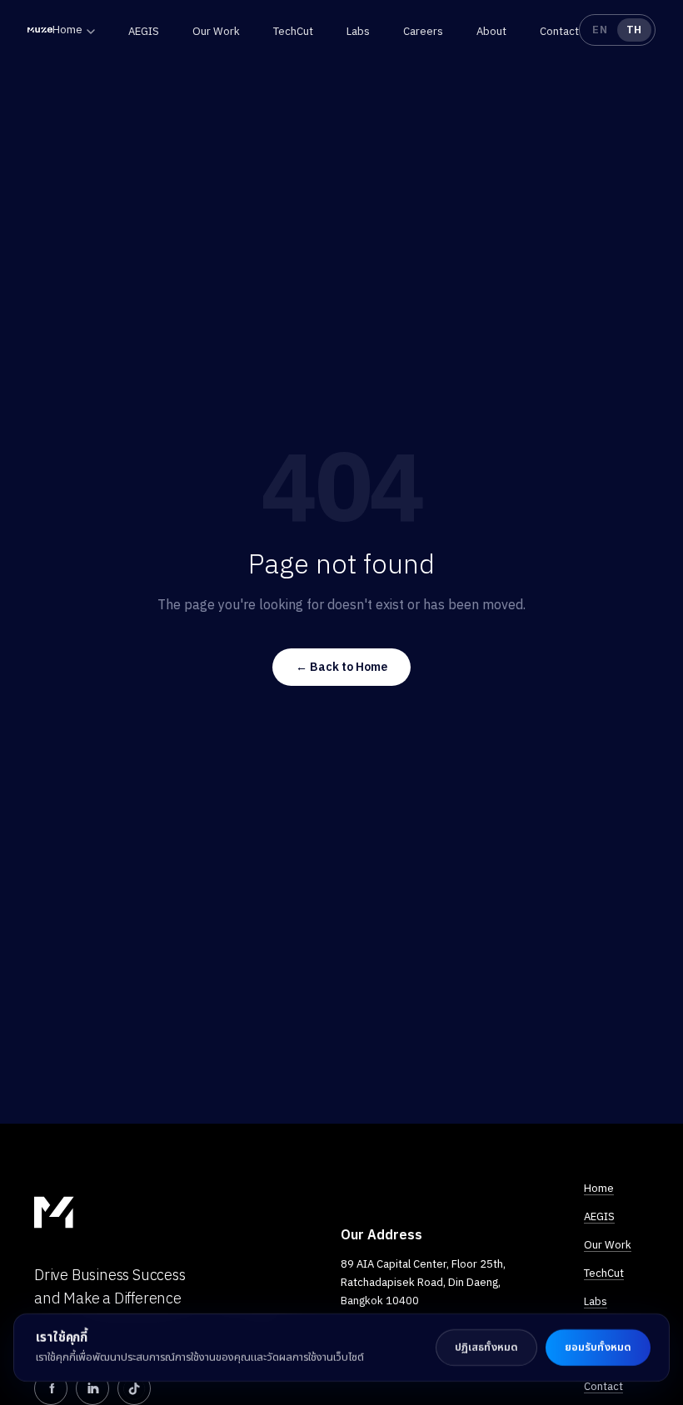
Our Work (216, 31)
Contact (559, 31)
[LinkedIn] (92, 1388)
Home (67, 29)
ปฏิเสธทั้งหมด (486, 1347)
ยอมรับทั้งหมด (598, 1347)
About (491, 31)
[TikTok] (134, 1388)
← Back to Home (341, 666)
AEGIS (143, 31)
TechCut (293, 31)
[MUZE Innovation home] (39, 30)
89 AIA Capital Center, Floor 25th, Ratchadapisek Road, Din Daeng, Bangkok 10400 (423, 1282)
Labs (358, 31)
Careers (423, 31)
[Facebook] (50, 1388)
